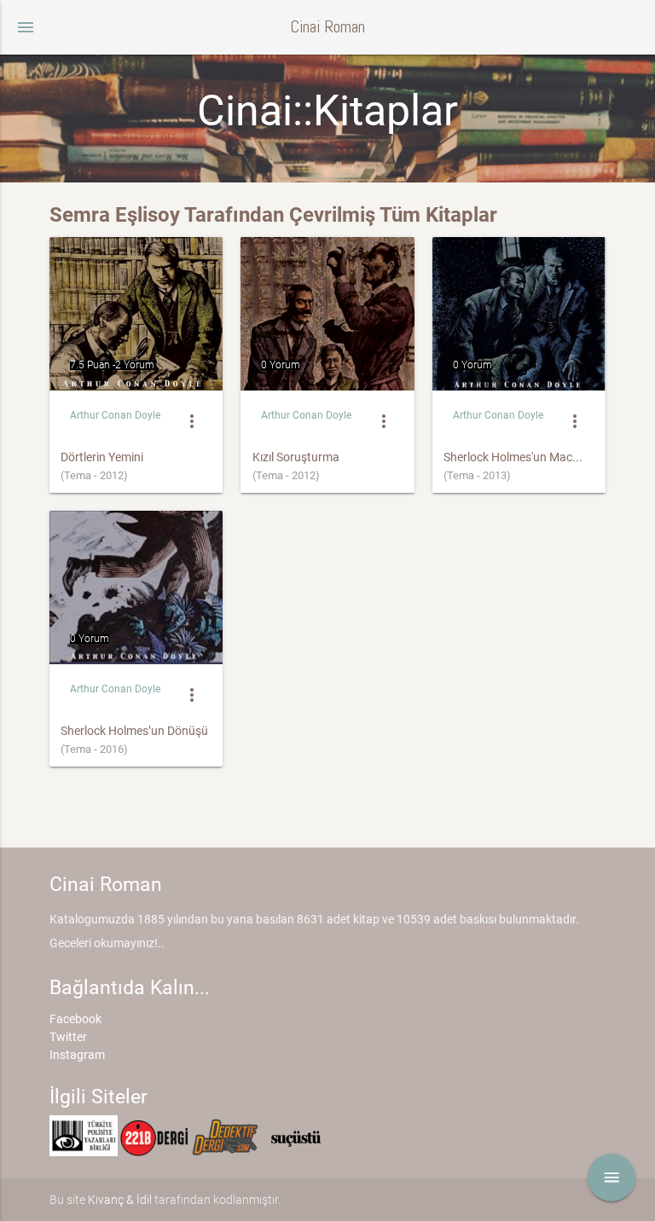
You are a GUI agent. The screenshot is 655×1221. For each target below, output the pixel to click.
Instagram (77, 1055)
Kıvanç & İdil (120, 1200)
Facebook (75, 1019)
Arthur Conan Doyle (115, 415)
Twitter (68, 1037)
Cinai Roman (327, 27)
